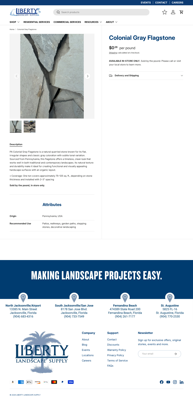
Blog (84, 344)
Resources (91, 22)
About (110, 22)
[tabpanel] (52, 168)
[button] (181, 12)
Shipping (113, 52)
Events (86, 349)
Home (12, 29)
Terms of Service (117, 360)
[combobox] (101, 12)
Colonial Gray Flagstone (26, 29)
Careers (86, 360)
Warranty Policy (116, 349)
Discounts (113, 344)
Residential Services (37, 22)
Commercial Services (67, 22)
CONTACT (161, 2)
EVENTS (146, 2)
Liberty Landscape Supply (28, 395)
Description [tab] (16, 144)
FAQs (110, 365)
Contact (112, 339)
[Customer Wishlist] (164, 12)
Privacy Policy (115, 355)
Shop (13, 22)
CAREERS (177, 2)
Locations (88, 355)
